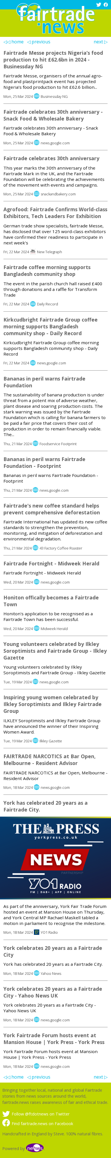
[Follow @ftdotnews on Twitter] (99, 5)
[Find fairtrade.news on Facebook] (106, 5)
